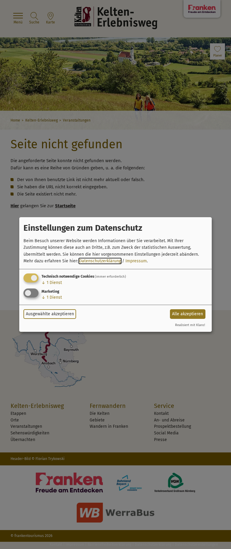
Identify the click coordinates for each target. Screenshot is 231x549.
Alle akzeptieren (187, 313)
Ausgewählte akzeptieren (50, 313)
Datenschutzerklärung (100, 261)
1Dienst (52, 282)
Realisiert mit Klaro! (190, 325)
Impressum (136, 261)
